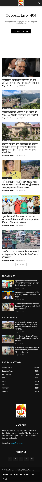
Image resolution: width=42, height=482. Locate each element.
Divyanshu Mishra (8, 86)
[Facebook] (10, 459)
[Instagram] (15, 459)
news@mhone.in (17, 443)
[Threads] (32, 459)
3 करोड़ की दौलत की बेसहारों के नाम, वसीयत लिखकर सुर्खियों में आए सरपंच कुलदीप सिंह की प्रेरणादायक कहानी (27, 306)
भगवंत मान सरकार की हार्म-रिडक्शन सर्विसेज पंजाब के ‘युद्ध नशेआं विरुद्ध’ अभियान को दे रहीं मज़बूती (27, 294)
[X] (21, 459)
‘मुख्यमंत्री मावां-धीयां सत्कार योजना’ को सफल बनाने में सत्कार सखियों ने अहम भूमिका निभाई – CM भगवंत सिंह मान (20, 219)
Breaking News (7, 76)
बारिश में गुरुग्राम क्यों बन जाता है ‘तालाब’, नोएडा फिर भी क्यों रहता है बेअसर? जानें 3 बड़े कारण (26, 338)
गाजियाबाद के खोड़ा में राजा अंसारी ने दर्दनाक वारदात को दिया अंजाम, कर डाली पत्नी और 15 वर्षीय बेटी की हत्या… (27, 350)
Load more (20, 264)
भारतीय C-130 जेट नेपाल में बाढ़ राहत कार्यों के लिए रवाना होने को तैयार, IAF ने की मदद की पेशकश (20, 254)
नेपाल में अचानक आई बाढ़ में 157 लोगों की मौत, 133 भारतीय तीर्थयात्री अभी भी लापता (20, 113)
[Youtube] (26, 459)
